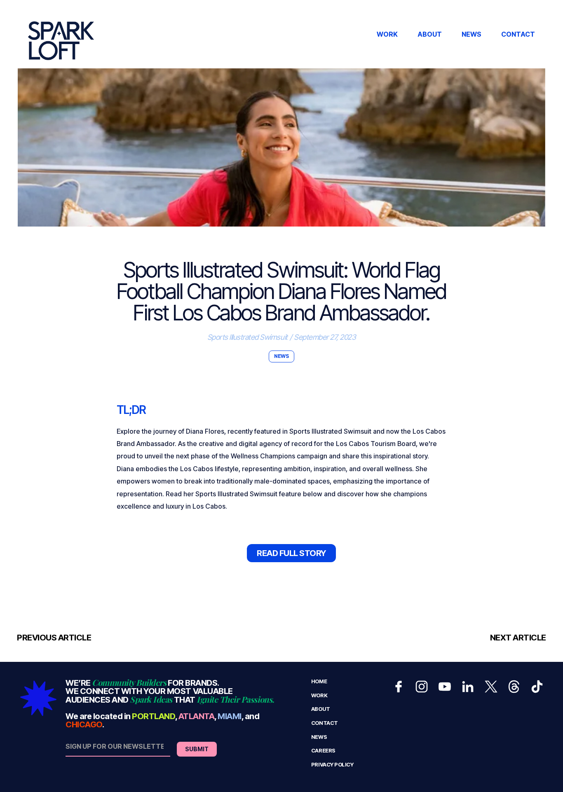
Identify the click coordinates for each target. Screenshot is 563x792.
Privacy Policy (332, 765)
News (319, 737)
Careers (323, 751)
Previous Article (54, 637)
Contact (324, 723)
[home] (61, 34)
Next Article (518, 637)
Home (319, 681)
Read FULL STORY (291, 553)
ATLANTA (196, 716)
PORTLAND (153, 716)
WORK (387, 34)
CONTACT (518, 34)
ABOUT (430, 34)
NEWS (471, 34)
